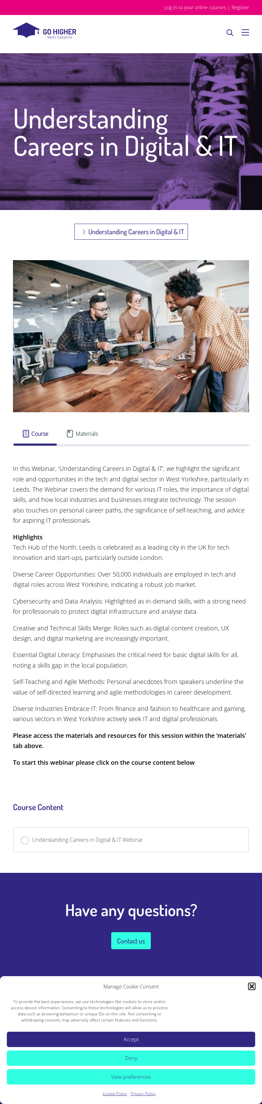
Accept (131, 1039)
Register (240, 7)
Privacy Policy (143, 1093)
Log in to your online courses (195, 7)
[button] (251, 986)
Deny (131, 1058)
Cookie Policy (115, 1093)
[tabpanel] (131, 615)
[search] (230, 32)
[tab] (35, 433)
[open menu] (245, 32)
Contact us (131, 940)
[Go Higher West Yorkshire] (44, 37)
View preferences (131, 1076)
